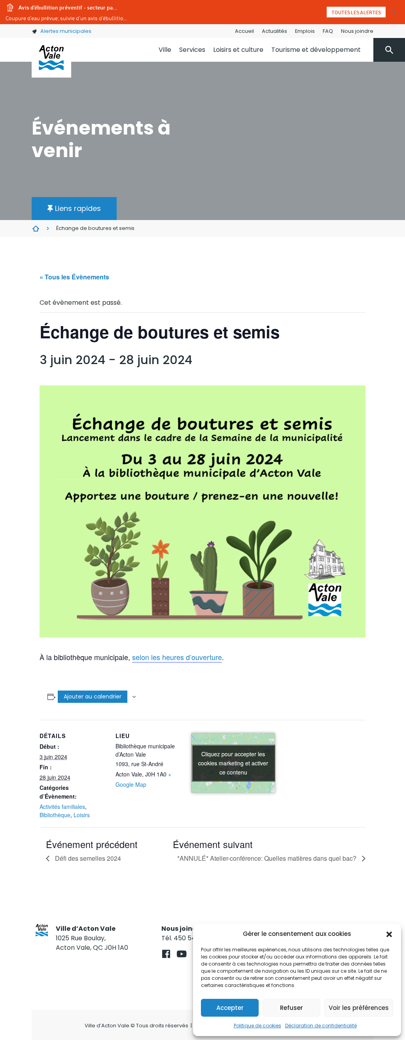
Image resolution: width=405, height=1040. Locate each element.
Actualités (274, 31)
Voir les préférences (359, 1008)
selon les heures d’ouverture (177, 657)
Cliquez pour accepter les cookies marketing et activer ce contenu (233, 763)
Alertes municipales (65, 31)
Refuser (291, 1008)
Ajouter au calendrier (92, 696)
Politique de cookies (257, 1025)
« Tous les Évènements (74, 276)
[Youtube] (181, 953)
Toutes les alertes (356, 12)
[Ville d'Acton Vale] (51, 58)
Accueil (244, 31)
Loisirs (82, 815)
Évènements (36, 228)
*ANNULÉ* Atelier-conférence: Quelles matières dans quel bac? (267, 858)
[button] (389, 934)
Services (192, 49)
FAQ (328, 31)
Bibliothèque (55, 815)
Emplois (305, 31)
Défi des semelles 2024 (87, 858)
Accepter (230, 1008)
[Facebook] (165, 953)
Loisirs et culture (238, 49)
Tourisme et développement (316, 49)
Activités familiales (62, 806)
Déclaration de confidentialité (321, 1025)
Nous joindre (357, 31)
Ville (165, 49)
